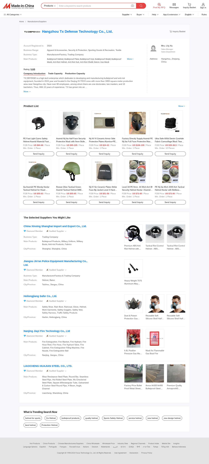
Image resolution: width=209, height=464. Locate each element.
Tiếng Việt (165, 447)
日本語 (131, 447)
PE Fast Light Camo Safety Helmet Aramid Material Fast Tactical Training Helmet (36, 141)
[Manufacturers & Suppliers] (18, 6)
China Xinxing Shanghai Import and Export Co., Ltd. (55, 226)
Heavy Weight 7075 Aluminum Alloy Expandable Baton (133, 284)
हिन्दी (138, 447)
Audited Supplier (58, 231)
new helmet (152, 418)
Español (43, 447)
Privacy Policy (146, 453)
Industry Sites (123, 443)
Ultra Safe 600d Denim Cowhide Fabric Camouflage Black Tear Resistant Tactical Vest (169, 141)
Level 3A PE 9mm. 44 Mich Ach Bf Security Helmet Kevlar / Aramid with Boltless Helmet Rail (137, 190)
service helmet (135, 418)
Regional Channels (138, 443)
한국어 (123, 447)
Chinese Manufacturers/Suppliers (70, 443)
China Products (49, 443)
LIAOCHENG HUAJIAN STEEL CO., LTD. (48, 366)
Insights (176, 443)
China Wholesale (92, 443)
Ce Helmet (51, 418)
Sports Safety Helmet (113, 418)
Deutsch (95, 447)
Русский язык (74, 447)
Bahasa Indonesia (179, 447)
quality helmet (91, 418)
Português (53, 447)
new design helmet (172, 418)
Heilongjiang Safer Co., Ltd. (40, 296)
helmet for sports (32, 418)
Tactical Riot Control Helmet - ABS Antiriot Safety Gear (155, 249)
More (129, 59)
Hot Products (35, 443)
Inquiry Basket (177, 31)
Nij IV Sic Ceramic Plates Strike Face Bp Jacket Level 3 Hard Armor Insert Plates (103, 190)
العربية (115, 447)
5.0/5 (33, 69)
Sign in (203, 7)
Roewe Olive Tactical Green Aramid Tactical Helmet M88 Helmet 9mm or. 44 (68, 190)
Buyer (139, 14)
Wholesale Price (108, 443)
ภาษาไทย (146, 447)
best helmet (30, 425)
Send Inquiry (38, 154)
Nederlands (105, 447)
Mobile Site (166, 443)
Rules (204, 14)
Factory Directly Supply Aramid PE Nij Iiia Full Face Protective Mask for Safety (137, 141)
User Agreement (120, 453)
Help (154, 14)
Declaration (134, 453)
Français (63, 447)
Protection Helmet (50, 425)
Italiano (86, 447)
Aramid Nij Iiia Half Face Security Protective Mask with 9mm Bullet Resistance (71, 141)
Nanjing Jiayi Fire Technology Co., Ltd (47, 331)
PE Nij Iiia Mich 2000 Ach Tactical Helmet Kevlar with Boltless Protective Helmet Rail (169, 190)
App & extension (170, 14)
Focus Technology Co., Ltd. (85, 453)
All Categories (13, 14)
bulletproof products (70, 418)
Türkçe (155, 447)
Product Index (153, 443)
